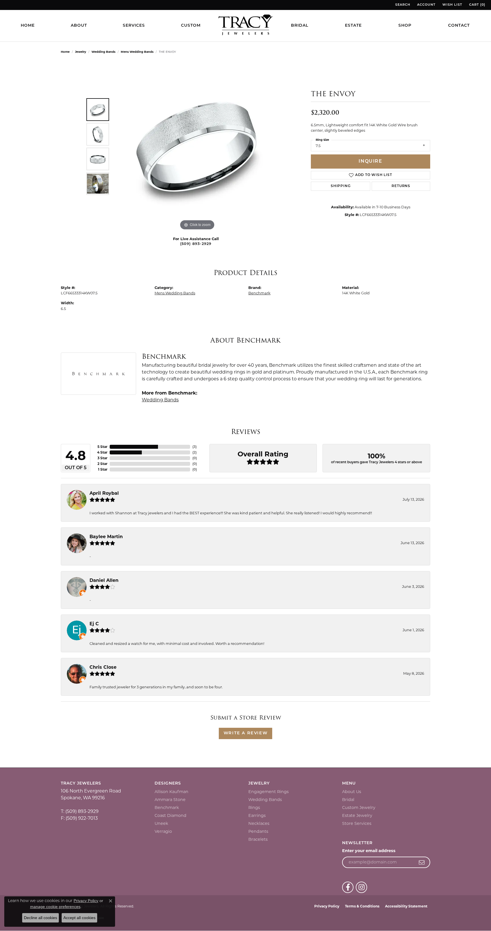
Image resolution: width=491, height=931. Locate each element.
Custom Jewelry (358, 807)
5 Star (102, 446)
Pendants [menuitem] (258, 831)
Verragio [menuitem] (163, 831)
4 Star (102, 452)
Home (28, 26)
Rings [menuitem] (254, 807)
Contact (459, 26)
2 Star (102, 464)
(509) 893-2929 (196, 244)
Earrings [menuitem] (257, 815)
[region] (197, 146)
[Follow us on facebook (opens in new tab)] (347, 887)
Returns (401, 186)
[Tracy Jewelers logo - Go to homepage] (245, 25)
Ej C (94, 623)
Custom (191, 26)
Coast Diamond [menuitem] (170, 815)
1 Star (102, 469)
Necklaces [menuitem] (258, 823)
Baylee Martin (106, 536)
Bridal (299, 26)
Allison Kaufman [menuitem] (171, 791)
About (79, 26)
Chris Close (103, 667)
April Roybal (104, 493)
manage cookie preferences (55, 906)
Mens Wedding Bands (137, 52)
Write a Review (245, 733)
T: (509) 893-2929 (80, 811)
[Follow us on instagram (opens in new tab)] (361, 887)
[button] (402, 5)
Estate (353, 26)
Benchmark (259, 293)
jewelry (80, 52)
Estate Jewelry (357, 815)
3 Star (102, 458)
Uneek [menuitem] (161, 823)
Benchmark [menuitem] (167, 807)
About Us (351, 791)
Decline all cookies (40, 917)
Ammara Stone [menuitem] (170, 799)
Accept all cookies (79, 917)
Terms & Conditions (362, 906)
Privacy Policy (326, 906)
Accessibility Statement (406, 906)
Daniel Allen (104, 580)
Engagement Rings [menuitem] (268, 791)
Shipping (340, 186)
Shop (404, 26)
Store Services (356, 823)
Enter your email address (369, 850)
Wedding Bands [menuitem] (265, 799)
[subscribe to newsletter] (422, 862)
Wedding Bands (103, 52)
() (194, 446)
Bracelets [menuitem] (258, 839)
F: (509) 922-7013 (79, 818)
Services (134, 26)
